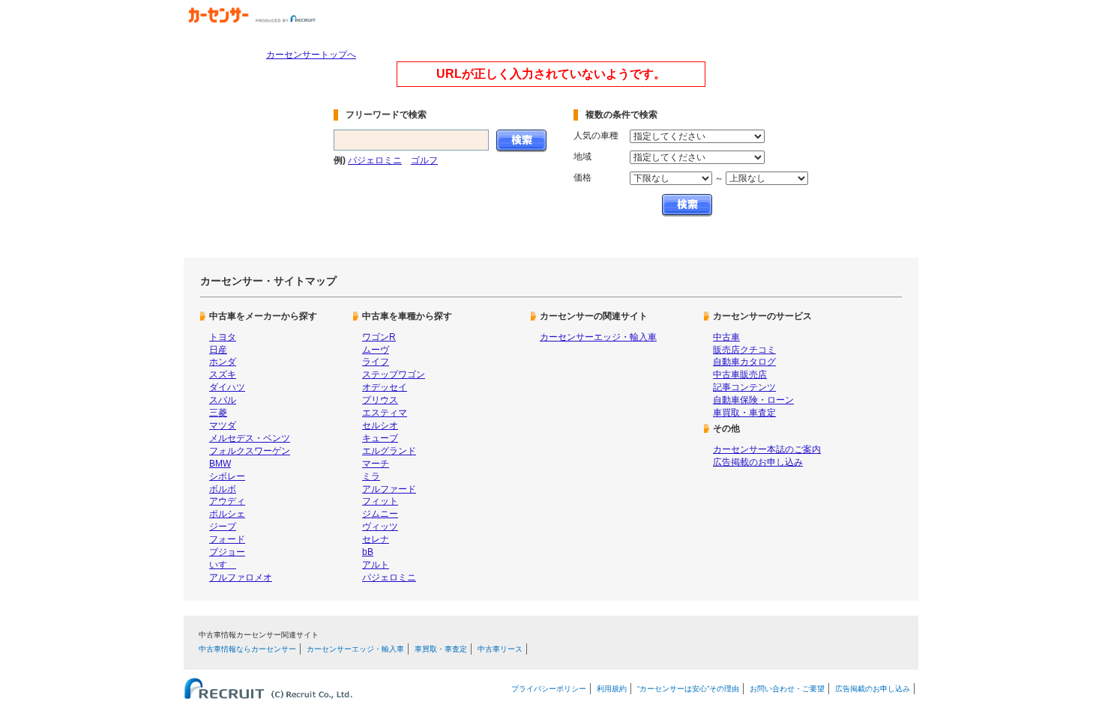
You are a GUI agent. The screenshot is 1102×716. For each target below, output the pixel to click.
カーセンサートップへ (311, 54)
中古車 (726, 337)
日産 (218, 350)
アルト (375, 564)
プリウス (380, 400)
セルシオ (380, 425)
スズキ (222, 374)
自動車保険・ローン (753, 400)
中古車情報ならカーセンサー (247, 649)
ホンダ (222, 362)
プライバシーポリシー (548, 689)
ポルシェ (227, 514)
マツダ (222, 425)
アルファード (389, 489)
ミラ (371, 476)
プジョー (227, 552)
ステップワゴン (393, 374)
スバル (222, 400)
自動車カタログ (744, 362)
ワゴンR (379, 337)
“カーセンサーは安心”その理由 (688, 689)
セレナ (375, 539)
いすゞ (222, 564)
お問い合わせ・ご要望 (787, 689)
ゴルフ (424, 160)
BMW (220, 463)
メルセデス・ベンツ (249, 438)
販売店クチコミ (744, 350)
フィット (380, 501)
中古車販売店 (740, 374)
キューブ (380, 438)
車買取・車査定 (744, 412)
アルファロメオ (240, 577)
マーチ (375, 463)
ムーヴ (375, 350)
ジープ (222, 526)
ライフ (375, 362)
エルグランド (389, 451)
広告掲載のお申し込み (758, 462)
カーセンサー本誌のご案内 (767, 449)
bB (367, 552)
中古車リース (500, 649)
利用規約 (612, 689)
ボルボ (222, 489)
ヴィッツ (380, 526)
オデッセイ (384, 387)
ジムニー (380, 514)
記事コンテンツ (744, 387)
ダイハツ (227, 387)
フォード (227, 539)
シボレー (227, 476)
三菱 (218, 412)
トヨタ (222, 337)
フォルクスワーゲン (249, 451)
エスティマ (384, 412)
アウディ (227, 501)
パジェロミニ (375, 160)
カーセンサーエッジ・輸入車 (598, 337)
